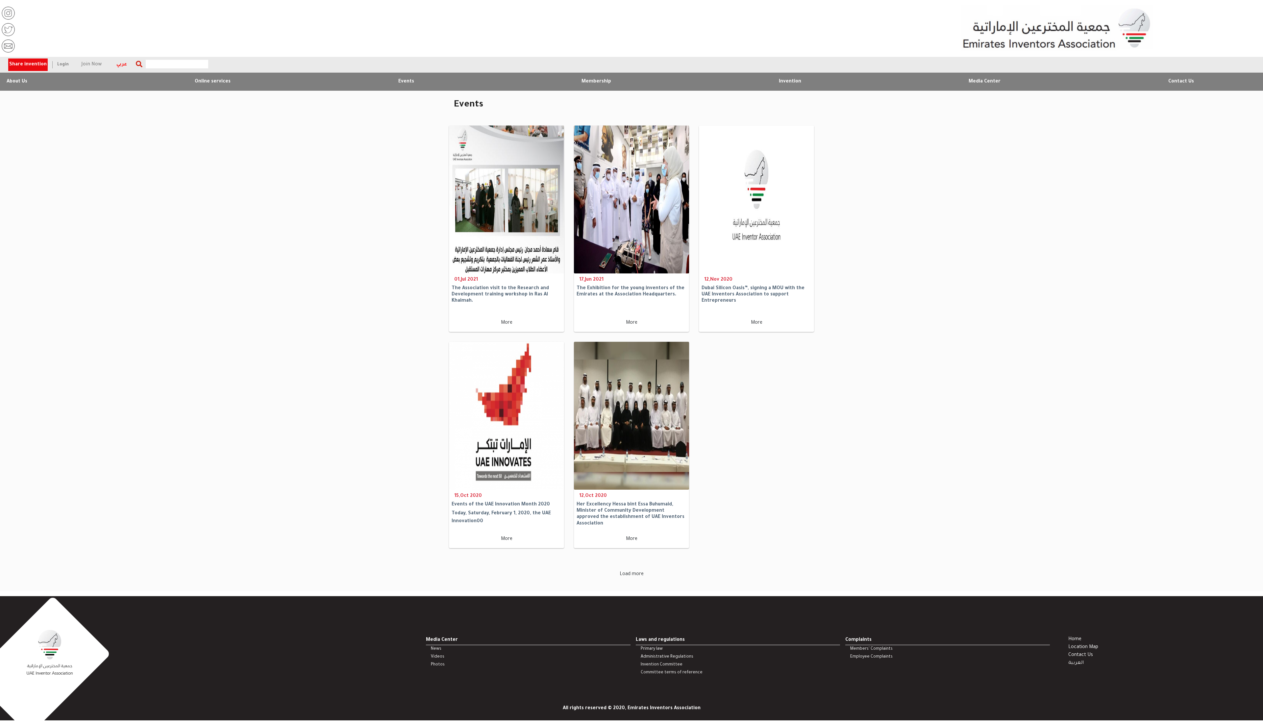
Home (1074, 639)
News (436, 649)
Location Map (1083, 647)
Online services (213, 81)
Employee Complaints (871, 657)
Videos (437, 657)
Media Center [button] (985, 81)
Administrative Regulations (667, 657)
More (506, 323)
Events (406, 81)
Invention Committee (661, 665)
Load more (632, 574)
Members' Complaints (871, 649)
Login (63, 64)
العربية (1076, 663)
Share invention (28, 64)
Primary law (652, 649)
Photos (438, 665)
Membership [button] (596, 81)
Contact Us (1181, 81)
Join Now (92, 64)
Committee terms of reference (672, 672)
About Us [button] (17, 81)
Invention (790, 81)
